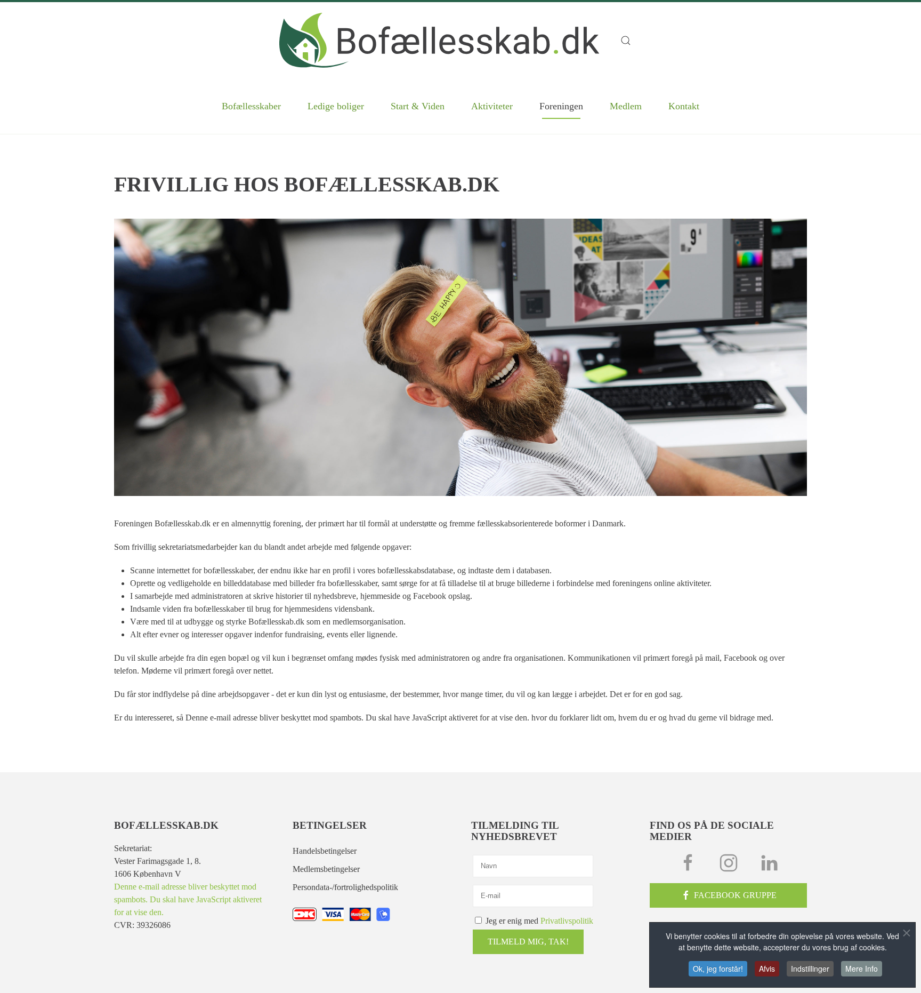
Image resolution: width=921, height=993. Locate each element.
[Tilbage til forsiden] (439, 40)
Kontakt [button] (683, 106)
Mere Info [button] (861, 968)
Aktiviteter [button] (492, 106)
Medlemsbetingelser (326, 869)
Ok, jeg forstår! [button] (718, 968)
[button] (631, 40)
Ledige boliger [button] (336, 106)
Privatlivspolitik (566, 920)
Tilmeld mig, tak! (528, 941)
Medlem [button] (626, 106)
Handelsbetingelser (325, 850)
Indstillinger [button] (810, 968)
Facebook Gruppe (735, 895)
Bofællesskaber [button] (251, 106)
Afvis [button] (767, 968)
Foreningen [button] (561, 106)
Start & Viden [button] (418, 106)
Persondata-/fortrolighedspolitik (345, 887)
